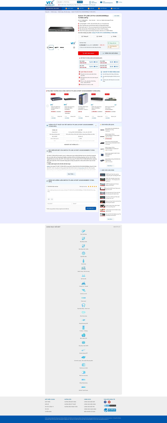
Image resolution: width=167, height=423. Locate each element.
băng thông (81, 168)
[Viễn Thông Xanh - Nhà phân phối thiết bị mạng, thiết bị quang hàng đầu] (50, 3)
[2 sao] (90, 186)
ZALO (96, 61)
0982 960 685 (94, 2)
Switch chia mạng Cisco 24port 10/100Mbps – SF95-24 (96, 108)
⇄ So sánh (116, 15)
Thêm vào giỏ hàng (111, 53)
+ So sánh (53, 118)
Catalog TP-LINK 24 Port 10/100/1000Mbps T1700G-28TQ (104, 32)
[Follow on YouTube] (109, 402)
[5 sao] (96, 186)
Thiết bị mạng (53, 11)
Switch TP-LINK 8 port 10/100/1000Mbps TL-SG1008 (55, 108)
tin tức (81, 8)
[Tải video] (52, 199)
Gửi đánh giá (90, 208)
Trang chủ (47, 11)
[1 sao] (88, 186)
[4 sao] (94, 186)
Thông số (85, 36)
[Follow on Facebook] (105, 402)
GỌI (92, 61)
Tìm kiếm (80, 1)
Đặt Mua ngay (89, 53)
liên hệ (92, 8)
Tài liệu (114, 36)
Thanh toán (116, 8)
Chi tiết (100, 36)
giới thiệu (70, 8)
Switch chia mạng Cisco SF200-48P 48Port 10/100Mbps (69, 108)
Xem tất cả (109, 165)
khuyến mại (103, 8)
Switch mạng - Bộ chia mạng (64, 11)
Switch (48, 166)
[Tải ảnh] (48, 199)
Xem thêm (110, 219)
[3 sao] (92, 186)
